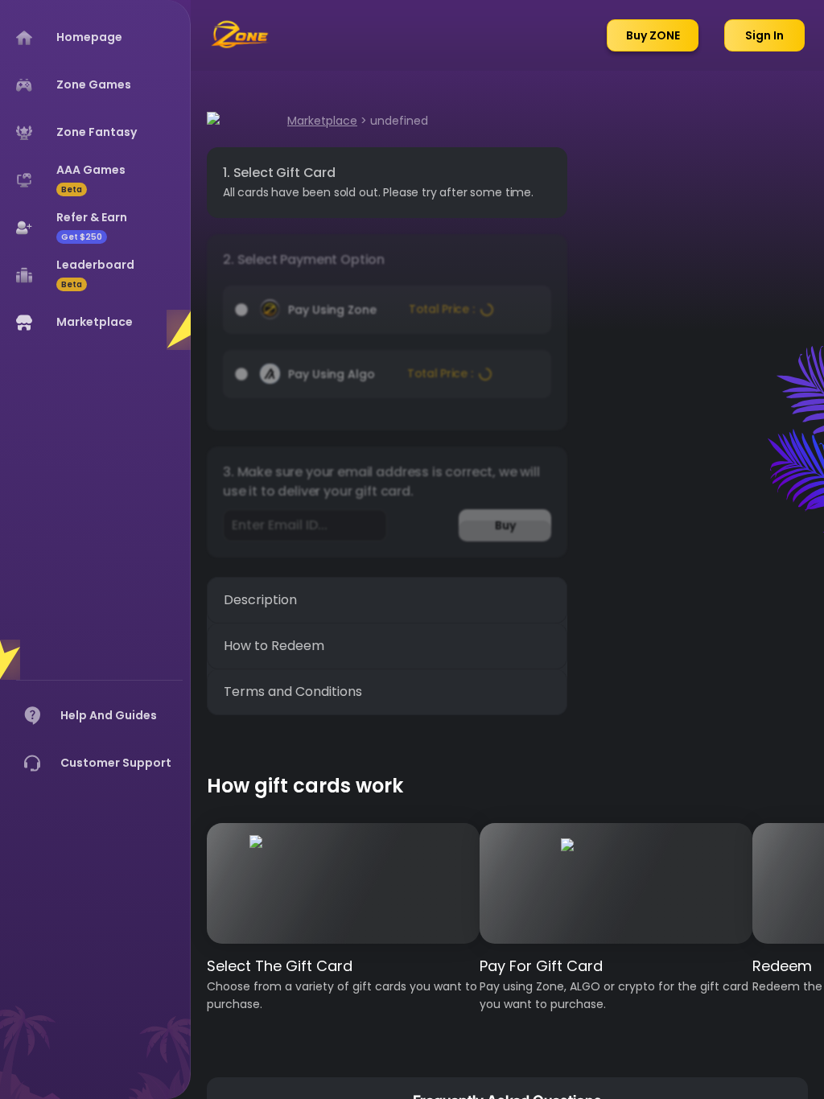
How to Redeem (274, 645)
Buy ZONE (653, 35)
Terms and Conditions (293, 691)
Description (260, 600)
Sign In (764, 35)
